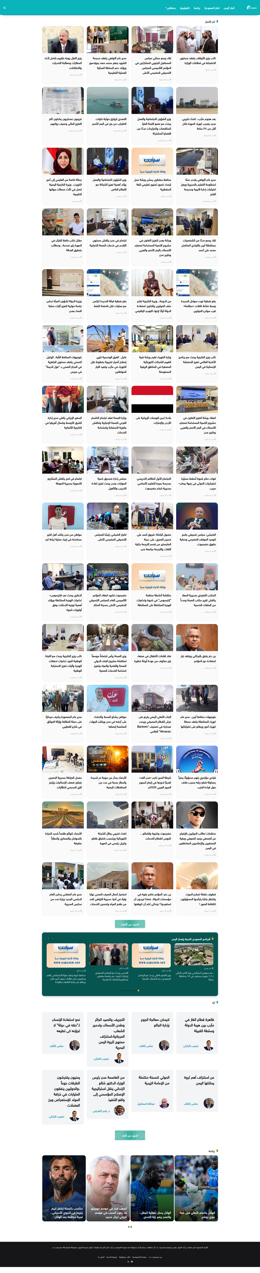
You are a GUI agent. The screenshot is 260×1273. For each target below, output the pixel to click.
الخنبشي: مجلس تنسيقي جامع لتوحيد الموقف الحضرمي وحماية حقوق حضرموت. (198, 539)
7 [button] (124, 990)
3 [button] (133, 990)
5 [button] (128, 990)
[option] (193, 962)
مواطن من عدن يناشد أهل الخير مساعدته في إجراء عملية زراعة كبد (63, 536)
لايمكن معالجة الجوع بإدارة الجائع (155, 1022)
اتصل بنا (101, 1256)
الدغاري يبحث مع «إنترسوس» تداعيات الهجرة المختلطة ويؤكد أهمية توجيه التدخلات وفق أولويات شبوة (65, 602)
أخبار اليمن (229, 7)
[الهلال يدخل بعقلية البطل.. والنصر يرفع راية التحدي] (152, 1188)
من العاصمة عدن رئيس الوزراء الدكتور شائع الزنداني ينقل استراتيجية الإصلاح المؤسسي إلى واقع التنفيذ (108, 1087)
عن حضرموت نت (155, 1256)
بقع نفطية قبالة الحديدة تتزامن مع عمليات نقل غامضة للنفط (109, 303)
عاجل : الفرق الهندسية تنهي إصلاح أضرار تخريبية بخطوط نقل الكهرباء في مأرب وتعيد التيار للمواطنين (108, 364)
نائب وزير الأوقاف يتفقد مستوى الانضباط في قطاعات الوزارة (198, 60)
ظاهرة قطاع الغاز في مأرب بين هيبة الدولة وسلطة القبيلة (199, 1024)
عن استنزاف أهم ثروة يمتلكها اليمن (199, 1079)
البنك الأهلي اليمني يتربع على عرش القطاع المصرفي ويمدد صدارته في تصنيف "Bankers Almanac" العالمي (154, 723)
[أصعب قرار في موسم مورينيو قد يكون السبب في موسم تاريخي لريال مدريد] (108, 1188)
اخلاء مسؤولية (124, 1256)
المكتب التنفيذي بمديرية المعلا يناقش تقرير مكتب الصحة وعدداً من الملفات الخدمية (198, 599)
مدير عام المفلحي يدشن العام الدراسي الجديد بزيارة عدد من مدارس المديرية (65, 898)
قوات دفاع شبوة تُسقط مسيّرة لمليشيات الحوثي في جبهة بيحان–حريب (197, 483)
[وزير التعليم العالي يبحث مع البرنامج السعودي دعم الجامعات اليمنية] (151, 955)
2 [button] (136, 990)
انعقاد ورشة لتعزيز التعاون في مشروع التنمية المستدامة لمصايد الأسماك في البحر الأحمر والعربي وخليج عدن (197, 424)
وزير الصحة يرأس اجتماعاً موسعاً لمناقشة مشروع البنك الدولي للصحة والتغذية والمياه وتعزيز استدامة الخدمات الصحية (109, 663)
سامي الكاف (146, 1045)
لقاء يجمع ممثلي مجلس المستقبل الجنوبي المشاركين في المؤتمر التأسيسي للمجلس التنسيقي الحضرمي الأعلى (153, 65)
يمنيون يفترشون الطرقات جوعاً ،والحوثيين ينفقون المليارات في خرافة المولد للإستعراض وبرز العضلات (64, 1090)
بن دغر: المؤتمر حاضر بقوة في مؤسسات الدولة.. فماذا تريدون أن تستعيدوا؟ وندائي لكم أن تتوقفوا (152, 898)
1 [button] (138, 990)
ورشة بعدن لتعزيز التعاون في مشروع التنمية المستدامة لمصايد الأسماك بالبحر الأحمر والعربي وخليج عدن (153, 247)
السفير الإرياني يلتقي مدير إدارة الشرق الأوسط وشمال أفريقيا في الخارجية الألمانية (63, 422)
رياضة (197, 7)
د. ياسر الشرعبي (101, 1110)
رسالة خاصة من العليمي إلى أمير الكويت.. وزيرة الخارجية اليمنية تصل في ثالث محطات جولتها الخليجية (64, 186)
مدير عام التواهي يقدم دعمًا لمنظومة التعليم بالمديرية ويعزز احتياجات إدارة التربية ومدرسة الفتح (198, 186)
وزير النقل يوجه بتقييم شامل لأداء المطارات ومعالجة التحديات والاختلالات (63, 62)
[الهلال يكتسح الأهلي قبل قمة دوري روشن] (196, 1188)
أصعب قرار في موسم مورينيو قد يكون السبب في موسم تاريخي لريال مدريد (109, 1212)
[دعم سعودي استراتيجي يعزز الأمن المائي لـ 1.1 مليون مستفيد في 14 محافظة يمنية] (193, 954)
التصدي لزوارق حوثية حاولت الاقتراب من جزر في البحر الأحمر (109, 121)
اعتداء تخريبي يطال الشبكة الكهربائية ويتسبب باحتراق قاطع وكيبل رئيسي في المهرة (109, 838)
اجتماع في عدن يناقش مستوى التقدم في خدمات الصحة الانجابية (108, 242)
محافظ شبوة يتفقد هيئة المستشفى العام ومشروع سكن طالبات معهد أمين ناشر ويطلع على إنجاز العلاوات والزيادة (66, 978)
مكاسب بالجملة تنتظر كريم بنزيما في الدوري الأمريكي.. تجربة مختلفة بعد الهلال (66, 1212)
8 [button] (121, 990)
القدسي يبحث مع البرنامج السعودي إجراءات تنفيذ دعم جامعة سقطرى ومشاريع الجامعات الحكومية (111, 975)
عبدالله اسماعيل (146, 1103)
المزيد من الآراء (130, 1135)
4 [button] (131, 990)
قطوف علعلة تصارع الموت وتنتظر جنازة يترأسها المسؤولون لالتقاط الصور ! (198, 898)
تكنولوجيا (185, 7)
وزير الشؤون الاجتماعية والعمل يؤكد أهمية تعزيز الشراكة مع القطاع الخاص (109, 184)
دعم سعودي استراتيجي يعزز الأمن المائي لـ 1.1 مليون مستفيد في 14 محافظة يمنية (194, 975)
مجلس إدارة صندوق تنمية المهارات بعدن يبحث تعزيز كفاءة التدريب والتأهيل (109, 483)
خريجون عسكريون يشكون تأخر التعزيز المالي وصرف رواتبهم (65, 121)
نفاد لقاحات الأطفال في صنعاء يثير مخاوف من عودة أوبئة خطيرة (152, 658)
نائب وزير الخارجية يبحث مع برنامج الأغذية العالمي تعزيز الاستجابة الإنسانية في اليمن (197, 361)
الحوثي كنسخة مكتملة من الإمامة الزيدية (154, 1079)
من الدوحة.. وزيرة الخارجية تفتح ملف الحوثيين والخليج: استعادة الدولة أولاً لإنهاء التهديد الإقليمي (153, 305)
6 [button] (126, 990)
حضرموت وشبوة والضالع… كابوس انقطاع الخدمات (155, 835)
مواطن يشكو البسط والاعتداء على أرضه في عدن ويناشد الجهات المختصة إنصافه (108, 721)
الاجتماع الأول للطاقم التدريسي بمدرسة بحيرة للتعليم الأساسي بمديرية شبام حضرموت (154, 483)
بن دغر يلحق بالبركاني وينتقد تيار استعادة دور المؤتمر (198, 658)
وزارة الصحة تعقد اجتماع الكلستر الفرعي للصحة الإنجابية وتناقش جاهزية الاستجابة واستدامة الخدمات (108, 424)
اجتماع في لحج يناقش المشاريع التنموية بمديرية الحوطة (65, 480)
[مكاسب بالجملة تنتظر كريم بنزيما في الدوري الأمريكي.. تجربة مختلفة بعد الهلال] (64, 1188)
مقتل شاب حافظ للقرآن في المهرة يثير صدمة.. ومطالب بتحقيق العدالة (66, 244)
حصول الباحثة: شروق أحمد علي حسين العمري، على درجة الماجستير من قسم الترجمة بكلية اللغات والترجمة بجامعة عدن (153, 541)
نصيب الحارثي (190, 1045)
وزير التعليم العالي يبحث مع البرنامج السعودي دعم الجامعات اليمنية (154, 976)
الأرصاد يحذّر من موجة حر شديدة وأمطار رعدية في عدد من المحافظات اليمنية (108, 782)
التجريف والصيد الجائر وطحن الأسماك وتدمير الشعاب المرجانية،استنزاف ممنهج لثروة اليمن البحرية (109, 1033)
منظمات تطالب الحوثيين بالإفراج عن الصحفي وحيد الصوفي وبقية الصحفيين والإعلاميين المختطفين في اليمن (197, 840)
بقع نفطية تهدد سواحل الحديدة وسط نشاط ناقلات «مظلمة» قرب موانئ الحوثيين (198, 305)
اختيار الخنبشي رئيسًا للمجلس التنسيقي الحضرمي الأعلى (110, 536)
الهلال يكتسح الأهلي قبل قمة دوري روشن (197, 1214)
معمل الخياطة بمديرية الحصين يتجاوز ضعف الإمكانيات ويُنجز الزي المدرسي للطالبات (65, 782)
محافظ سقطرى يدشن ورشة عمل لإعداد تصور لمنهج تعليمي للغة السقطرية (152, 184)
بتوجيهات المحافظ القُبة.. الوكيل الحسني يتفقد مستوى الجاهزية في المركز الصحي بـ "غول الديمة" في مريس (63, 364)
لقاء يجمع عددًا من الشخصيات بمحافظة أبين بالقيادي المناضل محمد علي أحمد (198, 244)
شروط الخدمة (112, 1256)
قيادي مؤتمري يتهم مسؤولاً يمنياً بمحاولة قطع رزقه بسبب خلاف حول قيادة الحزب (197, 782)
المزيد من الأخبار (130, 924)
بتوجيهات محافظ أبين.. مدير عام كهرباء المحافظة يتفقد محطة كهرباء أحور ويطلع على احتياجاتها (198, 721)
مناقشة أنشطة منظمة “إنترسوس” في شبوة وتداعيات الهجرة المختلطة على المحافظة (154, 599)
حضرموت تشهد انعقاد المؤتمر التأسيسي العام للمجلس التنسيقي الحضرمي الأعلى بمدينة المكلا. (107, 599)
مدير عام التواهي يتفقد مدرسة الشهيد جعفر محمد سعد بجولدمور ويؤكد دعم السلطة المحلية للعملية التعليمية (107, 65)
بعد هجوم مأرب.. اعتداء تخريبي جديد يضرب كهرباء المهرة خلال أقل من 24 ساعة (199, 123)
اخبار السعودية (212, 7)
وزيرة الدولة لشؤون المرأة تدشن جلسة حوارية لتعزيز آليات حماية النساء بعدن (64, 305)
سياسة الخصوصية (139, 1256)
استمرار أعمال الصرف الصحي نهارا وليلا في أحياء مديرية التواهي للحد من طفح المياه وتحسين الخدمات (108, 898)
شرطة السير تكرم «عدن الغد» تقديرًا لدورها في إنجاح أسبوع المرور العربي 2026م (155, 782)
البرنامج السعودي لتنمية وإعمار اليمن (191, 938)
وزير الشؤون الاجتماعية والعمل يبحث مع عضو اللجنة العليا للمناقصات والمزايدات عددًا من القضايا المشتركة (154, 125)
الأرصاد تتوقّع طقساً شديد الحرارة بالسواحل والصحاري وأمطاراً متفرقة (63, 838)
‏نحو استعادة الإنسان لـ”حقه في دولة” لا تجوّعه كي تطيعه (66, 1024)
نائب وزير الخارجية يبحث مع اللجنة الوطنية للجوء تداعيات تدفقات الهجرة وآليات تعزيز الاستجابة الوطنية (63, 663)
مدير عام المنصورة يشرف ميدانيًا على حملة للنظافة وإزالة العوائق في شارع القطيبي (64, 721)
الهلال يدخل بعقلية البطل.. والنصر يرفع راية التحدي (155, 1214)
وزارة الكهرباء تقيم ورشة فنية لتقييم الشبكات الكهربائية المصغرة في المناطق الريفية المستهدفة (155, 364)
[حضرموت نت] (252, 7)
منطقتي (171, 7)
